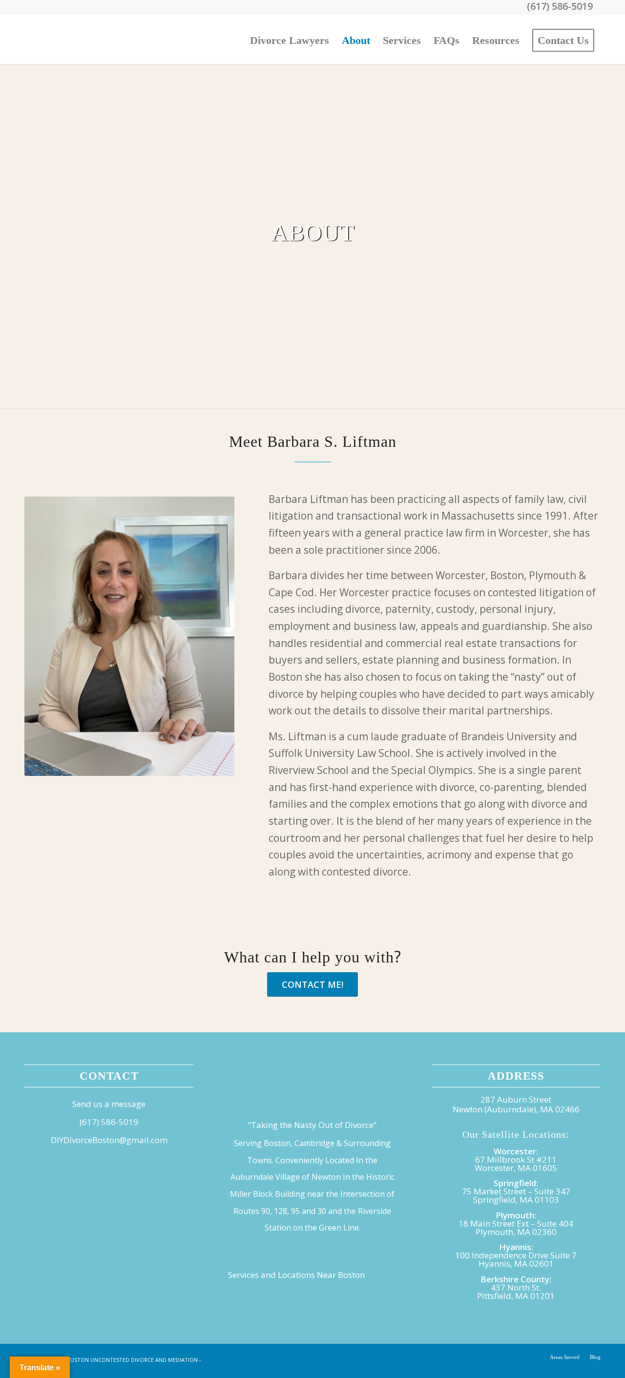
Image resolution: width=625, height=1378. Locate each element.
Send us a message (109, 1103)
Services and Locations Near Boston (296, 1274)
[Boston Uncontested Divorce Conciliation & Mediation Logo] (97, 39)
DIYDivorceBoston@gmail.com (109, 1140)
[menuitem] (289, 39)
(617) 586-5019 (109, 1121)
